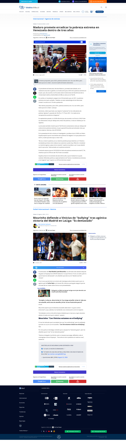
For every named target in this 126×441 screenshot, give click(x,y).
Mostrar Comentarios (59, 169)
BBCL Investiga (68, 11)
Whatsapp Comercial (73, 431)
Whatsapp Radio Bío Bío (99, 431)
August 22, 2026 (62, 357)
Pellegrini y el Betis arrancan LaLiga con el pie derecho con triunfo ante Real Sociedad (68, 291)
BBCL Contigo (76, 11)
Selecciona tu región (26, 1)
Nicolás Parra (43, 34)
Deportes (49, 11)
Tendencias (55, 11)
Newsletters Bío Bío (65, 1)
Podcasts (21, 11)
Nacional (27, 11)
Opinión (61, 11)
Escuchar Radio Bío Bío (98, 1)
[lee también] (44, 293)
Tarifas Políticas (23, 430)
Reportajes (22, 421)
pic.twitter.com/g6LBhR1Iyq (57, 354)
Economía (42, 11)
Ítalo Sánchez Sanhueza (44, 224)
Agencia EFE (47, 35)
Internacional (35, 11)
